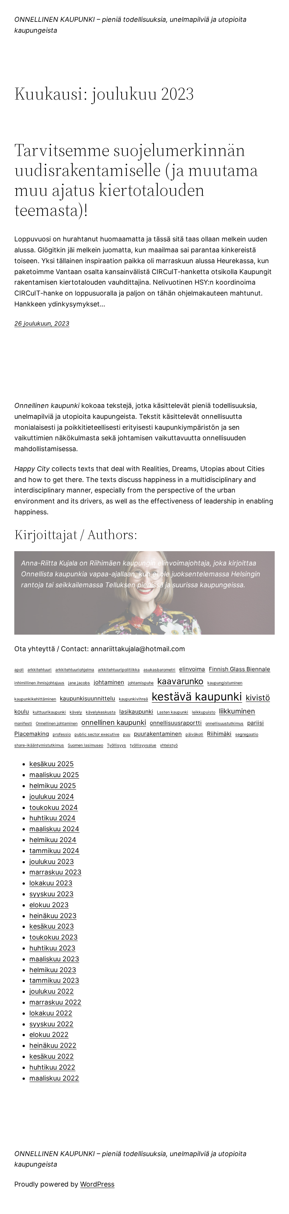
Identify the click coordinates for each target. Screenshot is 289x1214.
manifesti (23, 723)
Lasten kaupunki (172, 712)
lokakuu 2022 (50, 1013)
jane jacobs (79, 683)
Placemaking (31, 733)
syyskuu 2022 (51, 1024)
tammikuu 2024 (54, 851)
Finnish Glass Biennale (239, 669)
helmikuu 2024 (52, 840)
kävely (76, 712)
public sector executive (97, 734)
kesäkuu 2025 (51, 764)
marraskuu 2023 (55, 872)
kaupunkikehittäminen (35, 699)
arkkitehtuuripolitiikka (119, 669)
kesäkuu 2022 (51, 1056)
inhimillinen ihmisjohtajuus (39, 683)
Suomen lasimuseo (85, 745)
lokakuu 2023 (50, 883)
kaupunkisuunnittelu (87, 698)
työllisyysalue (143, 745)
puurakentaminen (158, 733)
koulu (21, 711)
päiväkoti (194, 734)
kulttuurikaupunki (49, 712)
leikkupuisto (203, 712)
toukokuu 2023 (53, 937)
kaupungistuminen (224, 683)
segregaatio (246, 734)
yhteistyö (169, 745)
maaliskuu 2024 (54, 829)
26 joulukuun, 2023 (41, 323)
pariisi (255, 722)
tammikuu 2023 (54, 980)
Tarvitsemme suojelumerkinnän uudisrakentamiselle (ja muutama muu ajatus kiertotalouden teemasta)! (136, 180)
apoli (19, 669)
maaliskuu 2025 (54, 775)
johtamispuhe (141, 683)
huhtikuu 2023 (52, 948)
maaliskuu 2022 (54, 1078)
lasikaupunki (136, 711)
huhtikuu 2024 (52, 818)
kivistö (258, 697)
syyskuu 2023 (51, 894)
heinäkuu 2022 (52, 1045)
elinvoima (192, 669)
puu (126, 734)
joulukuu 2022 (51, 991)
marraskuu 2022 (55, 1002)
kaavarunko (180, 681)
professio (62, 734)
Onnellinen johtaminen (57, 723)
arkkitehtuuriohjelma (74, 669)
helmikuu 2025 (52, 786)
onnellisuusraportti (176, 722)
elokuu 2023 (48, 905)
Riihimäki (219, 733)
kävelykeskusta (101, 712)
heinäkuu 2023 (52, 916)
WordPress (97, 1184)
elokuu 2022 (48, 1034)
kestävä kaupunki (197, 696)
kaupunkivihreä (133, 699)
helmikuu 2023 (52, 970)
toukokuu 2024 (53, 807)
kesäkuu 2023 (51, 926)
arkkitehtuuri (39, 669)
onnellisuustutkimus (224, 723)
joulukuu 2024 (51, 796)
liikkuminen (237, 711)
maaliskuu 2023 (54, 959)
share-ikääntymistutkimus (39, 745)
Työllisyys (116, 745)
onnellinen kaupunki (113, 722)
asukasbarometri (159, 669)
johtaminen (109, 682)
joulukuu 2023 (51, 861)
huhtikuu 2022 (52, 1067)
